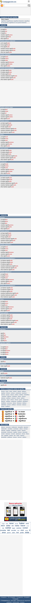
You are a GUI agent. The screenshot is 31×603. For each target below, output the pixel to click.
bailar (7, 523)
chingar (8, 430)
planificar (25, 401)
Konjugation (27, 597)
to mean (22, 412)
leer (17, 532)
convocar (9, 403)
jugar (13, 528)
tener (11, 523)
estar (27, 532)
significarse (10, 21)
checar (15, 391)
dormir (16, 523)
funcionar (9, 432)
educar (24, 396)
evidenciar (14, 427)
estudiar (3, 530)
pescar (7, 394)
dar (3, 528)
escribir (13, 530)
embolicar (3, 404)
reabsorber (4, 428)
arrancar (14, 398)
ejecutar (26, 427)
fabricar (9, 396)
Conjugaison (4, 597)
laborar (3, 427)
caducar (3, 398)
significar (3, 21)
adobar (24, 437)
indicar (16, 394)
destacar (19, 403)
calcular (3, 430)
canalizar (10, 428)
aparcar (3, 401)
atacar (19, 396)
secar (8, 399)
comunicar (18, 393)
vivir (22, 530)
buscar (3, 391)
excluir (3, 433)
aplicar (22, 398)
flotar (27, 433)
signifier (22, 416)
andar (26, 530)
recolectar (15, 428)
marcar (12, 394)
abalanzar (18, 433)
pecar (20, 399)
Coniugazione (19, 597)
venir (27, 523)
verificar (8, 401)
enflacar (14, 404)
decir (3, 526)
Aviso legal (13, 600)
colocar (13, 393)
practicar (24, 393)
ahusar (15, 437)
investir (13, 433)
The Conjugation (11, 597)
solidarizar (13, 430)
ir (29, 530)
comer (25, 528)
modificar (3, 403)
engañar (6, 435)
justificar (19, 401)
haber (22, 523)
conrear (26, 428)
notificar (7, 406)
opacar (19, 391)
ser (8, 530)
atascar (24, 404)
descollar (25, 432)
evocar (9, 404)
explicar (3, 393)
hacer (23, 526)
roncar (18, 398)
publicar (8, 398)
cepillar (15, 432)
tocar (7, 391)
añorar (23, 433)
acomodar (3, 432)
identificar (26, 394)
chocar (16, 399)
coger (3, 523)
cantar (8, 528)
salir (18, 530)
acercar (3, 394)
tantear (11, 435)
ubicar (14, 403)
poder (22, 532)
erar (2, 435)
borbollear (3, 437)
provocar (3, 399)
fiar (15, 435)
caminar (18, 528)
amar (4, 532)
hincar (12, 399)
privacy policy (16, 602)
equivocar (25, 399)
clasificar (14, 396)
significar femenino (19, 21)
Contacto (22, 602)
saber (13, 532)
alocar (2, 406)
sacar (10, 391)
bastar (19, 430)
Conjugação (15, 598)
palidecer (9, 437)
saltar (8, 526)
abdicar (24, 403)
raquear (22, 435)
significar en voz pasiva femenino (17, 22)
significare (23, 418)
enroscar (19, 404)
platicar (24, 391)
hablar (17, 526)
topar (18, 435)
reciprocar (13, 401)
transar (20, 432)
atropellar (20, 427)
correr (27, 525)
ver (13, 526)
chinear (24, 430)
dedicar (21, 394)
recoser (20, 437)
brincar (8, 393)
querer (9, 532)
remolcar (4, 396)
